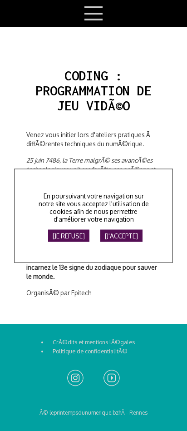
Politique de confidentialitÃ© (90, 351)
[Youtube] (112, 378)
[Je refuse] (69, 235)
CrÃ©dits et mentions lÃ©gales (94, 342)
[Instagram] (75, 378)
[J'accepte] (121, 235)
